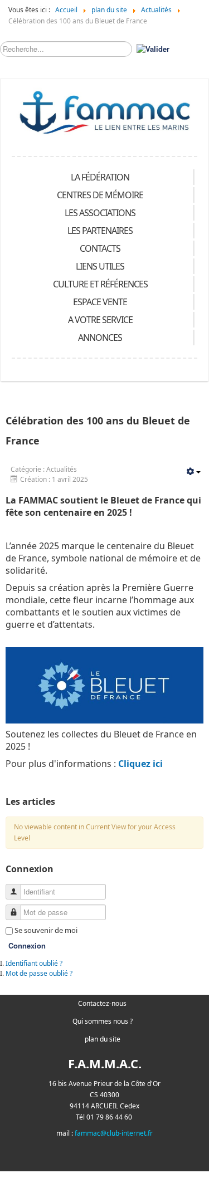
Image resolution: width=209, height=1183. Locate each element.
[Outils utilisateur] (193, 472)
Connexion (27, 945)
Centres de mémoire (100, 195)
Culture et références (100, 284)
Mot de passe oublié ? (39, 973)
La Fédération (100, 177)
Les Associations (100, 213)
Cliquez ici (140, 763)
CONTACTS (100, 248)
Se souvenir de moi (45, 930)
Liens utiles (100, 266)
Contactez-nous (102, 1003)
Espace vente (100, 302)
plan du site (102, 1039)
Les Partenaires (100, 230)
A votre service (100, 320)
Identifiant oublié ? (34, 963)
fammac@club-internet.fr (114, 1133)
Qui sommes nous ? (102, 1021)
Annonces (100, 337)
